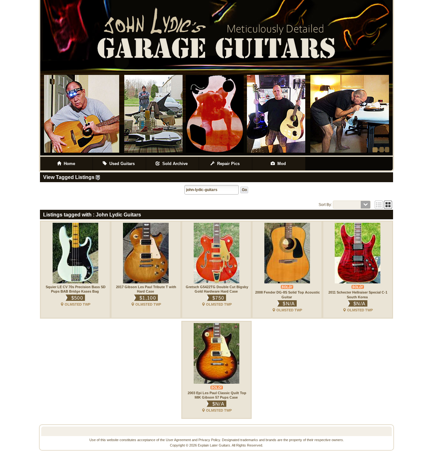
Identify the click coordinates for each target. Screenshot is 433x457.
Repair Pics (228, 163)
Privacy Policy (209, 440)
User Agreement (178, 440)
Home (68, 163)
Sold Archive (174, 163)
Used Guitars (121, 163)
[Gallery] (388, 204)
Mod (281, 163)
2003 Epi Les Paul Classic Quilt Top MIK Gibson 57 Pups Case (217, 395)
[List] (379, 204)
